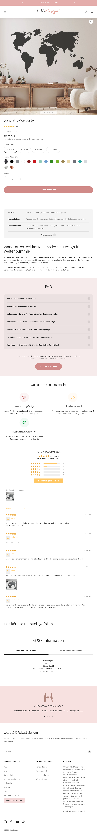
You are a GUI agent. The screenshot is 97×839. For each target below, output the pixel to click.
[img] (11, 515)
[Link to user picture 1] (11, 584)
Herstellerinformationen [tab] (26, 650)
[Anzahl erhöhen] (17, 179)
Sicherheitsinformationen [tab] (71, 650)
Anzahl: (6, 174)
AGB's (6, 767)
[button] (9, 126)
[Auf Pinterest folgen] (11, 821)
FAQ (5, 791)
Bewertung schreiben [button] (48, 481)
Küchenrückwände (43, 775)
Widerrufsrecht (10, 783)
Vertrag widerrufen (14, 800)
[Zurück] (22, 3)
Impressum (8, 771)
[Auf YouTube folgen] (17, 821)
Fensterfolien (41, 767)
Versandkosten (16, 139)
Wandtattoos (41, 779)
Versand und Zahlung (12, 779)
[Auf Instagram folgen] (5, 821)
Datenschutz (9, 775)
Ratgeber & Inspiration (13, 795)
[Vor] (74, 3)
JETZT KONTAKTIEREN (48, 366)
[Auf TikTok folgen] (23, 821)
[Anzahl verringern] (7, 179)
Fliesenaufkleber (42, 771)
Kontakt (7, 787)
